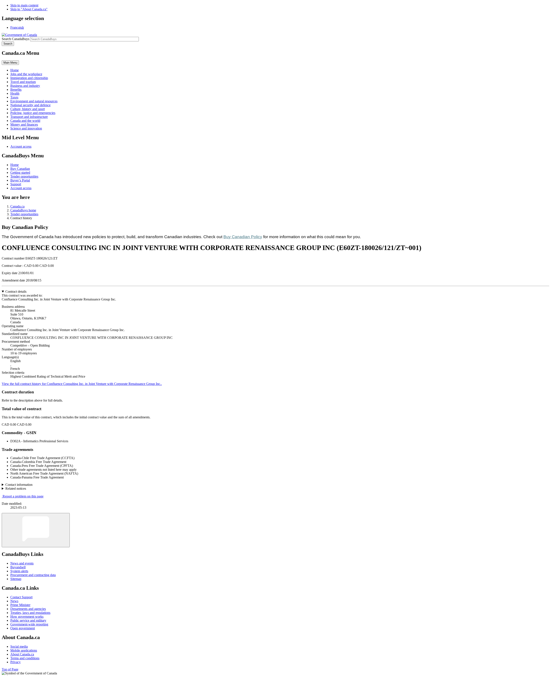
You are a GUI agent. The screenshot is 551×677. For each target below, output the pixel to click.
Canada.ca (17, 206)
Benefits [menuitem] (16, 89)
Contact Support (21, 597)
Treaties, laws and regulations (30, 612)
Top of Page (10, 669)
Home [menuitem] (14, 70)
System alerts (19, 571)
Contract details (15, 291)
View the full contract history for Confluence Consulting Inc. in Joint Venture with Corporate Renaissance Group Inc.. (82, 384)
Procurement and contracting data (33, 575)
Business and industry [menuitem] (25, 86)
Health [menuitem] (14, 93)
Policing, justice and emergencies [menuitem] (32, 113)
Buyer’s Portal (20, 180)
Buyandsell (18, 567)
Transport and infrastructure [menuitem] (29, 117)
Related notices (15, 488)
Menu (10, 62)
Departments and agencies (28, 609)
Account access (20, 146)
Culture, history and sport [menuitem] (27, 109)
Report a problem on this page (23, 496)
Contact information (19, 484)
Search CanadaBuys (15, 39)
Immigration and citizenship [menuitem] (29, 78)
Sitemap (15, 579)
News (14, 601)
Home (14, 165)
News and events (22, 563)
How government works (26, 616)
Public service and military (28, 620)
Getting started (20, 172)
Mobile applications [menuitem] (23, 650)
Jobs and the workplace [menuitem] (26, 74)
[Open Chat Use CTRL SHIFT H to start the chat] (36, 530)
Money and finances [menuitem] (24, 124)
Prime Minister (20, 605)
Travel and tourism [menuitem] (23, 82)
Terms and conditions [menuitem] (24, 658)
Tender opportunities (24, 176)
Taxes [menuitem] (14, 97)
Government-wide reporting (29, 624)
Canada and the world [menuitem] (25, 120)
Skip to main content (24, 5)
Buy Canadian (20, 168)
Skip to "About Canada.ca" (29, 9)
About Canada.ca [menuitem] (22, 654)
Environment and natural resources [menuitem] (33, 101)
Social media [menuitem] (19, 646)
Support (15, 184)
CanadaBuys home (23, 210)
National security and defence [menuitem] (30, 105)
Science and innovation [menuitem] (26, 128)
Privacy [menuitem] (15, 662)
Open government (22, 628)
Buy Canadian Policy (242, 237)
